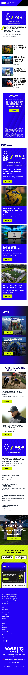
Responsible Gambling (7, 633)
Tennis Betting (5, 614)
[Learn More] (7, 557)
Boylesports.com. (12, 666)
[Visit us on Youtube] (9, 640)
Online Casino (5, 620)
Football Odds (5, 611)
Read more (7, 401)
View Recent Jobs (5, 634)
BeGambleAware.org (20, 659)
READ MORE (8, 182)
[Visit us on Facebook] (3, 640)
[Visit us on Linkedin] (12, 640)
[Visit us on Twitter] (6, 640)
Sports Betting (5, 609)
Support (4, 625)
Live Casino (4, 618)
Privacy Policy (5, 631)
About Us (4, 629)
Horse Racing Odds (6, 612)
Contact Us (4, 627)
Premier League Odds (6, 616)
